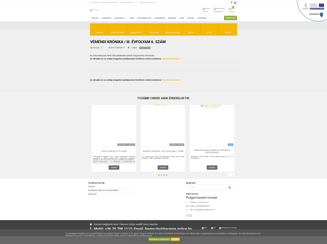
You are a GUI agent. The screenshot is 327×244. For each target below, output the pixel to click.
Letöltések (202, 18)
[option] (113, 138)
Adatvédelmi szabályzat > (159, 239)
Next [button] (232, 174)
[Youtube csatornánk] (235, 2)
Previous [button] (229, 174)
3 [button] (164, 175)
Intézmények (159, 18)
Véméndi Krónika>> (171, 59)
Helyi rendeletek (144, 18)
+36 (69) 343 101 (203, 202)
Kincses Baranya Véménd (109, 2)
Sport (181, 18)
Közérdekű (106, 18)
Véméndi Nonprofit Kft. (148, 2)
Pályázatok (119, 18)
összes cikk (95, 47)
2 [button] (161, 175)
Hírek (132, 18)
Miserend (172, 18)
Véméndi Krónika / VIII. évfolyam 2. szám (163, 151)
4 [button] (166, 175)
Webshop (230, 18)
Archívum (94, 2)
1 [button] (159, 175)
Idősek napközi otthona (114, 151)
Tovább (113, 167)
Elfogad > (175, 239)
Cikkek (134, 48)
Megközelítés (218, 11)
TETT (135, 2)
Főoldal (95, 18)
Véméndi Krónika (126, 2)
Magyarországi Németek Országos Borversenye (212, 151)
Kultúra (190, 18)
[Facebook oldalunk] (231, 2)
